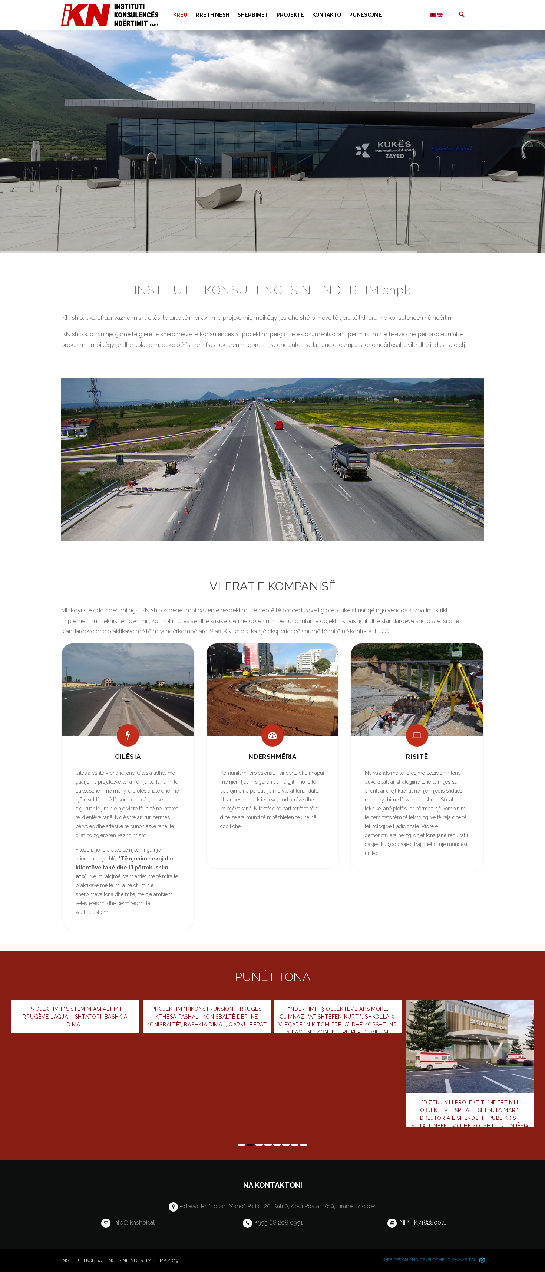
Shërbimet (253, 15)
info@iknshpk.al (132, 1222)
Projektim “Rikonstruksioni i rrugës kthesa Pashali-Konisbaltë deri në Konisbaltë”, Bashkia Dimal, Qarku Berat (75, 1016)
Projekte (290, 15)
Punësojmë (365, 15)
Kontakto (326, 15)
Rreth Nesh (212, 15)
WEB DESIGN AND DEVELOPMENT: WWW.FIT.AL (430, 1260)
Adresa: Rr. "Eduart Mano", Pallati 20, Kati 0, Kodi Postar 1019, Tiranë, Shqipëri (277, 1206)
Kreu (180, 15)
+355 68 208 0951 (277, 1222)
